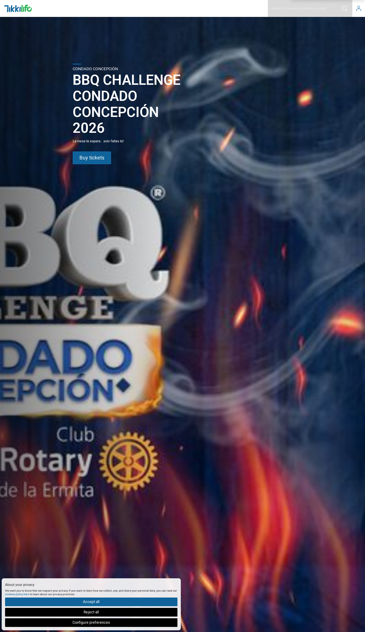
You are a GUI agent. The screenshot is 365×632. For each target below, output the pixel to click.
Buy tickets (91, 158)
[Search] (347, 8)
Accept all (91, 602)
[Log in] (358, 8)
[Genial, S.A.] (18, 8)
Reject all (91, 612)
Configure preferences (91, 622)
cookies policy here (17, 594)
